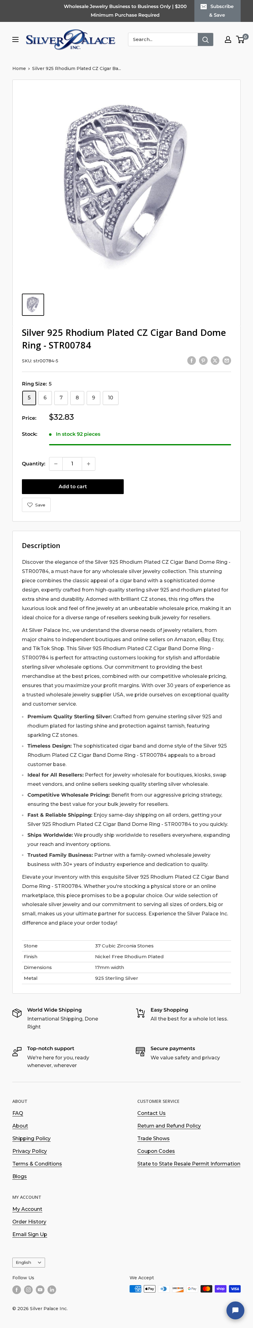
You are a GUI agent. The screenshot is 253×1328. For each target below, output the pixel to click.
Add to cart (73, 486)
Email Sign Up (29, 1234)
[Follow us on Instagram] (28, 1289)
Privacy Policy (29, 1151)
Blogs (19, 1176)
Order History (29, 1222)
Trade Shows (153, 1138)
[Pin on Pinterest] (203, 360)
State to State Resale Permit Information (188, 1164)
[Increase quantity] (88, 463)
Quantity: (33, 464)
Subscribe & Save (221, 10)
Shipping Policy (31, 1138)
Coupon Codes (156, 1151)
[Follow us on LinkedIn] (52, 1289)
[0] (240, 39)
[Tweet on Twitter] (215, 360)
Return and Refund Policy (169, 1126)
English (23, 1262)
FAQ (17, 1113)
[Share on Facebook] (191, 360)
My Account (27, 1209)
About (20, 1126)
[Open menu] (15, 39)
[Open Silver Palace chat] (235, 1310)
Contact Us (151, 1113)
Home (19, 68)
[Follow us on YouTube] (40, 1289)
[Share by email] (226, 360)
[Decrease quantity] (55, 463)
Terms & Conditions (37, 1164)
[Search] (205, 39)
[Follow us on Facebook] (16, 1289)
